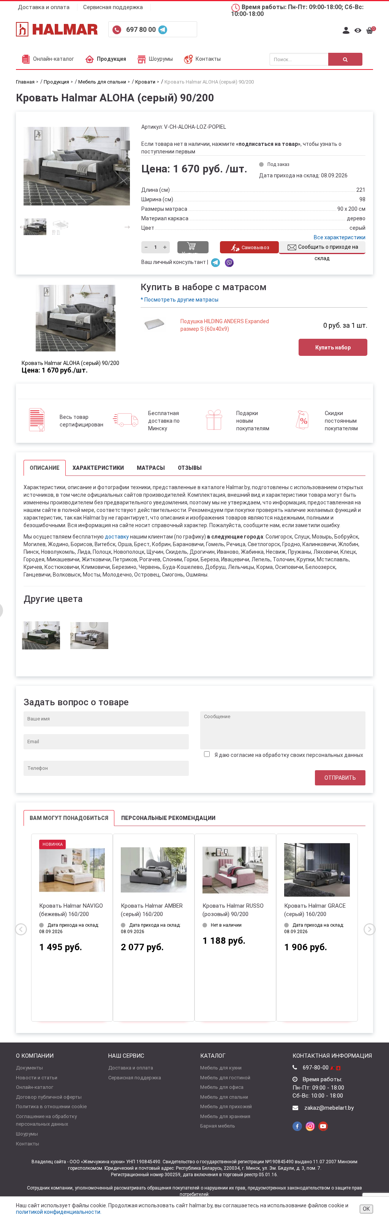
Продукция (111, 59)
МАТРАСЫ (151, 468)
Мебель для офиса (222, 1087)
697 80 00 (141, 29)
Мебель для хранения (225, 1116)
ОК (366, 1209)
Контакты (208, 59)
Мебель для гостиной (225, 1077)
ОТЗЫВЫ (190, 468)
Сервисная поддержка (113, 7)
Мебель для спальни (224, 1097)
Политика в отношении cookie (51, 1106)
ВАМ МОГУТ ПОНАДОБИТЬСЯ (69, 818)
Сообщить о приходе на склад (328, 249)
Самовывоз (255, 247)
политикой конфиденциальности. (58, 1212)
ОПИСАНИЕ (45, 468)
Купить (191, 252)
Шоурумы (161, 59)
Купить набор (333, 347)
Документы (29, 1068)
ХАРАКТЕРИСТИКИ (98, 468)
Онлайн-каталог (53, 59)
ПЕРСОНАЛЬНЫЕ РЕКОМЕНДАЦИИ (168, 818)
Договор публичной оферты (49, 1097)
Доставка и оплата (44, 7)
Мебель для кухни (221, 1068)
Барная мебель (217, 1126)
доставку (117, 537)
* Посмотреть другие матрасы (179, 300)
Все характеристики (339, 237)
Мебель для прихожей (226, 1106)
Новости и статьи (36, 1077)
